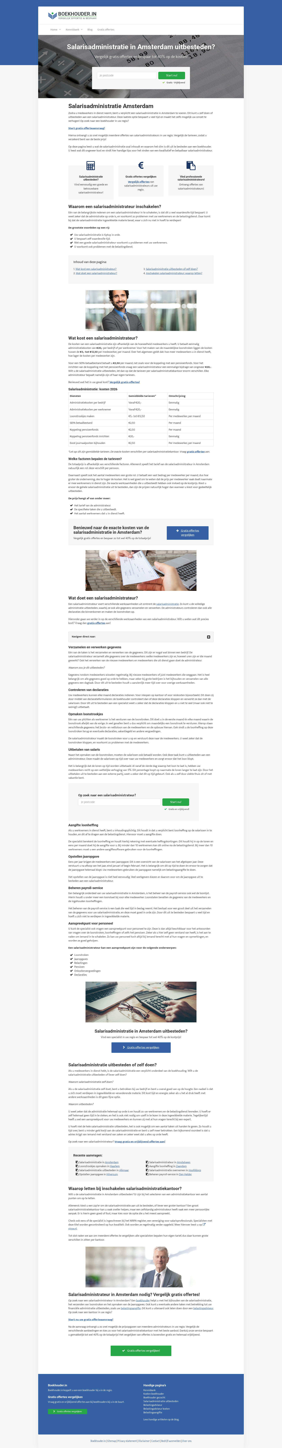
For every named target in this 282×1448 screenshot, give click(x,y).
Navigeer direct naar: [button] (83, 637)
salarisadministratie (167, 604)
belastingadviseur (203, 1308)
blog (176, 1419)
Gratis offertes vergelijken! (143, 1350)
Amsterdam (111, 1162)
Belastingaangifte (152, 1412)
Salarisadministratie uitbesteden (160, 1401)
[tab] (141, 637)
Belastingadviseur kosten (156, 1409)
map (113, 1441)
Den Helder (185, 1174)
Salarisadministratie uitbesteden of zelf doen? (172, 269)
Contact (155, 1441)
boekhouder (143, 1300)
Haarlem (115, 1166)
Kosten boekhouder (153, 1394)
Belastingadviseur (152, 1405)
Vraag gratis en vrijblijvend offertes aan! (140, 1141)
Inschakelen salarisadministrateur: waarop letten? (174, 273)
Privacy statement (127, 1441)
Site (109, 1441)
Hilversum (112, 1174)
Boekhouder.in (98, 1441)
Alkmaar (124, 1170)
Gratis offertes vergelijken (189, 532)
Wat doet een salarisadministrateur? (96, 273)
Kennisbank (72, 29)
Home (53, 29)
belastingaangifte (131, 1308)
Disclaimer (144, 1441)
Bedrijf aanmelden (171, 1441)
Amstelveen (183, 1162)
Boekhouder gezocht (154, 1397)
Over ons (186, 1441)
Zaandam (181, 1166)
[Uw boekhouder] (72, 15)
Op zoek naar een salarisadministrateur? (107, 795)
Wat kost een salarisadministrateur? (96, 269)
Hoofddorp (195, 1170)
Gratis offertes (105, 29)
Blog (90, 29)
